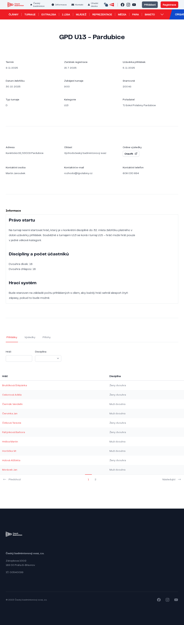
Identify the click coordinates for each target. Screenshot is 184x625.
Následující (168, 479)
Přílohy (47, 337)
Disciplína (40, 351)
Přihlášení (150, 4)
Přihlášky (11, 337)
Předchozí (15, 479)
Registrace (169, 4)
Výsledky (29, 337)
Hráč (8, 351)
